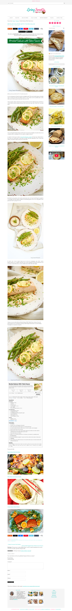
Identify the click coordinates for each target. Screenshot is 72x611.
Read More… (15, 599)
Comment (10, 561)
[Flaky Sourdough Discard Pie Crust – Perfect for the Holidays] (41, 601)
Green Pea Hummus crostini (26, 137)
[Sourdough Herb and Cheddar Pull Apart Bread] (41, 594)
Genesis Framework (45, 609)
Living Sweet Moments (36, 10)
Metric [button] (16, 420)
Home (54, 590)
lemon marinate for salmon (32, 540)
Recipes (14, 539)
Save (26, 28)
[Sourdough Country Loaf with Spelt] (30, 601)
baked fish (12, 540)
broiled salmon (20, 540)
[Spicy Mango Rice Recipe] (56, 116)
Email (9, 574)
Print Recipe (30, 31)
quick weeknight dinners (39, 540)
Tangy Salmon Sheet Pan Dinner (14, 452)
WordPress (58, 609)
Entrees (12, 539)
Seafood (17, 539)
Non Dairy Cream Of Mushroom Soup (56, 86)
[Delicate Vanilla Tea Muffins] (56, 97)
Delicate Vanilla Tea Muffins (56, 106)
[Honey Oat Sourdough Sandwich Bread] (56, 136)
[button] (36, 394)
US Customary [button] (11, 420)
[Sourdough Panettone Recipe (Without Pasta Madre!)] (35, 594)
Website (9, 578)
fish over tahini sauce (25, 540)
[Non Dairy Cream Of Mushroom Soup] (56, 76)
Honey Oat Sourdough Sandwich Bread (56, 146)
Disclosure (54, 595)
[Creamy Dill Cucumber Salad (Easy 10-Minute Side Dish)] (30, 594)
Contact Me (54, 592)
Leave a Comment (17, 25)
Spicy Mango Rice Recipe (56, 126)
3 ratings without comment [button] (25, 550)
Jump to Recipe (22, 31)
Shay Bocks (31, 609)
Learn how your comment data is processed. (31, 586)
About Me (54, 593)
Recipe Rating (10, 557)
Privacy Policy (54, 596)
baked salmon (16, 540)
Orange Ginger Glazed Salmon (14, 506)
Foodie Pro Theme (24, 609)
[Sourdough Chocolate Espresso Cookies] (35, 601)
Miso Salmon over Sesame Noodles (14, 476)
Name (9, 570)
